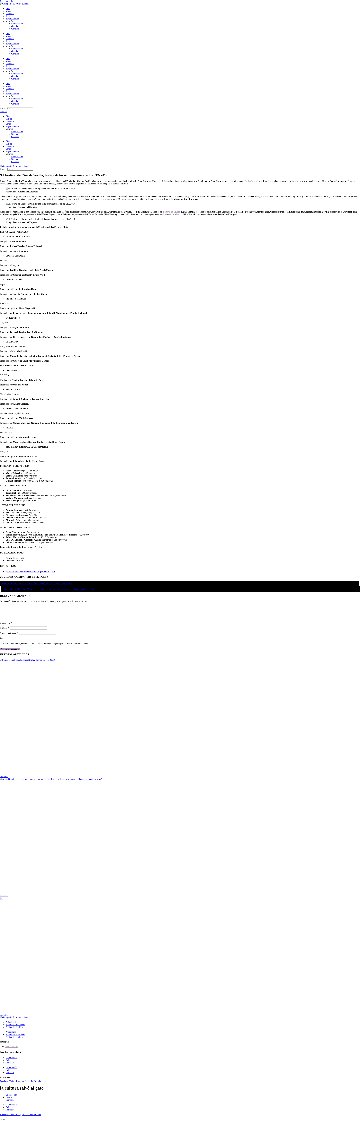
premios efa (45, 571)
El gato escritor (12, 18)
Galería (14, 26)
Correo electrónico (9, 633)
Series (8, 16)
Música (9, 11)
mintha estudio (11, 1046)
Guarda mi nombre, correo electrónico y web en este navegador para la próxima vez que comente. (46, 643)
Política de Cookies (14, 1027)
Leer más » (4, 777)
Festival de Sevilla (171, 212)
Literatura (10, 13)
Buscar (3, 108)
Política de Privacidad (15, 1024)
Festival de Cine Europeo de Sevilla (23, 571)
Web (2, 638)
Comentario (6, 623)
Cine (8, 8)
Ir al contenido (6, 1)
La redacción (17, 23)
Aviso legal (11, 1022)
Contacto (15, 29)
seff (53, 571)
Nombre (4, 628)
